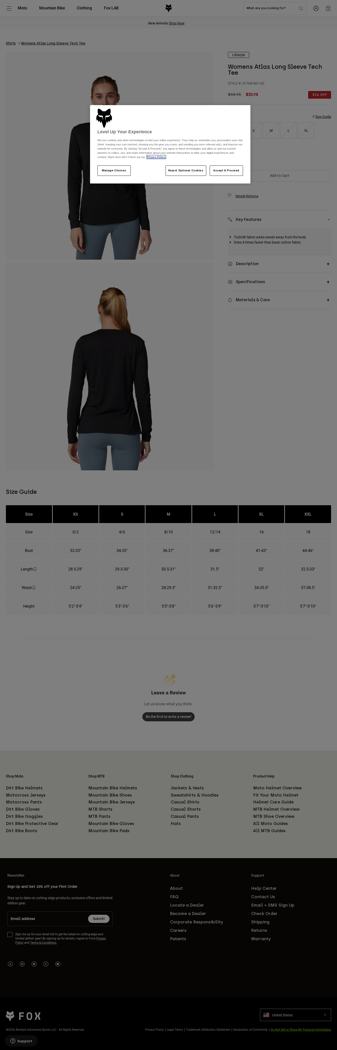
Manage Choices (114, 170)
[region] (170, 144)
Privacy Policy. (156, 157)
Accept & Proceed (226, 170)
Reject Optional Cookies (186, 170)
